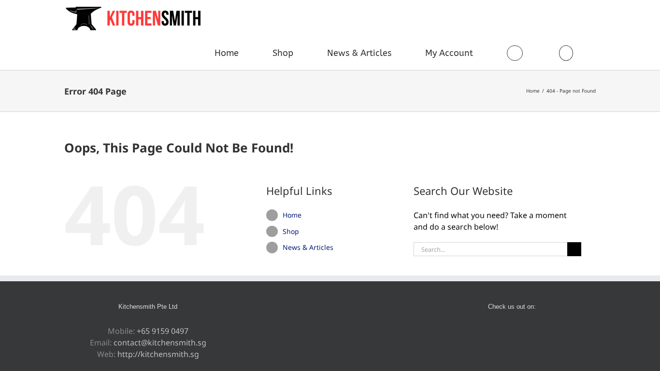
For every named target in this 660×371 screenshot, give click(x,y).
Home (292, 215)
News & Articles (308, 247)
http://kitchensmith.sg (158, 354)
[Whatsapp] (518, 331)
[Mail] (531, 331)
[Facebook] (492, 331)
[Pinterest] (505, 331)
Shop (291, 231)
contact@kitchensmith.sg (160, 342)
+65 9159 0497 (162, 331)
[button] (566, 53)
